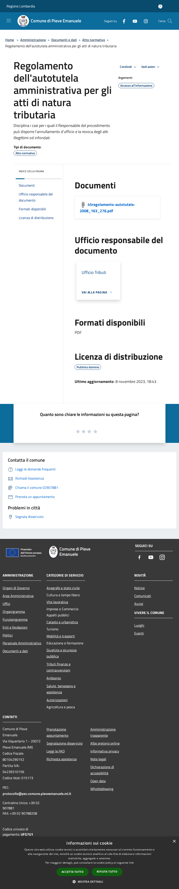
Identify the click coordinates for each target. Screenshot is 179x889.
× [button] (174, 841)
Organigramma (14, 611)
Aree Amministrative (18, 595)
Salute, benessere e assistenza (61, 689)
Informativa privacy (104, 751)
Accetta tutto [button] (73, 872)
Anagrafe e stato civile (63, 588)
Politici (8, 635)
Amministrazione (33, 39)
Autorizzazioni (57, 700)
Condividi (126, 66)
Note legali (98, 759)
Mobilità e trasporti (60, 636)
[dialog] (89, 863)
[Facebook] (122, 21)
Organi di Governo (16, 588)
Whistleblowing (101, 788)
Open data (98, 781)
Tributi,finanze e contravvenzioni (58, 667)
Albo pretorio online (105, 743)
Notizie (139, 588)
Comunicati (142, 595)
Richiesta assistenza (61, 759)
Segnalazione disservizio (64, 743)
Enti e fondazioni (15, 627)
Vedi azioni (148, 66)
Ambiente (53, 678)
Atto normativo (93, 39)
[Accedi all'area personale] (160, 6)
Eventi (139, 633)
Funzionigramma (15, 619)
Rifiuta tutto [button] (107, 871)
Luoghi (139, 625)
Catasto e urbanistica (62, 622)
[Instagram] (144, 21)
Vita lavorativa (57, 602)
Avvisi (138, 603)
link (131, 862)
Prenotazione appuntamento (57, 732)
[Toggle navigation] (8, 20)
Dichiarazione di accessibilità (102, 770)
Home (9, 39)
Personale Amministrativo (22, 643)
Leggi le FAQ (55, 751)
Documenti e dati (64, 39)
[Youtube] (133, 21)
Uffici (6, 603)
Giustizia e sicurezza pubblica (61, 653)
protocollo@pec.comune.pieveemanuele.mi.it (37, 793)
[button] (89, 881)
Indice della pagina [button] (31, 171)
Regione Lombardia (21, 6)
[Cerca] (169, 21)
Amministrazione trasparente (103, 732)
